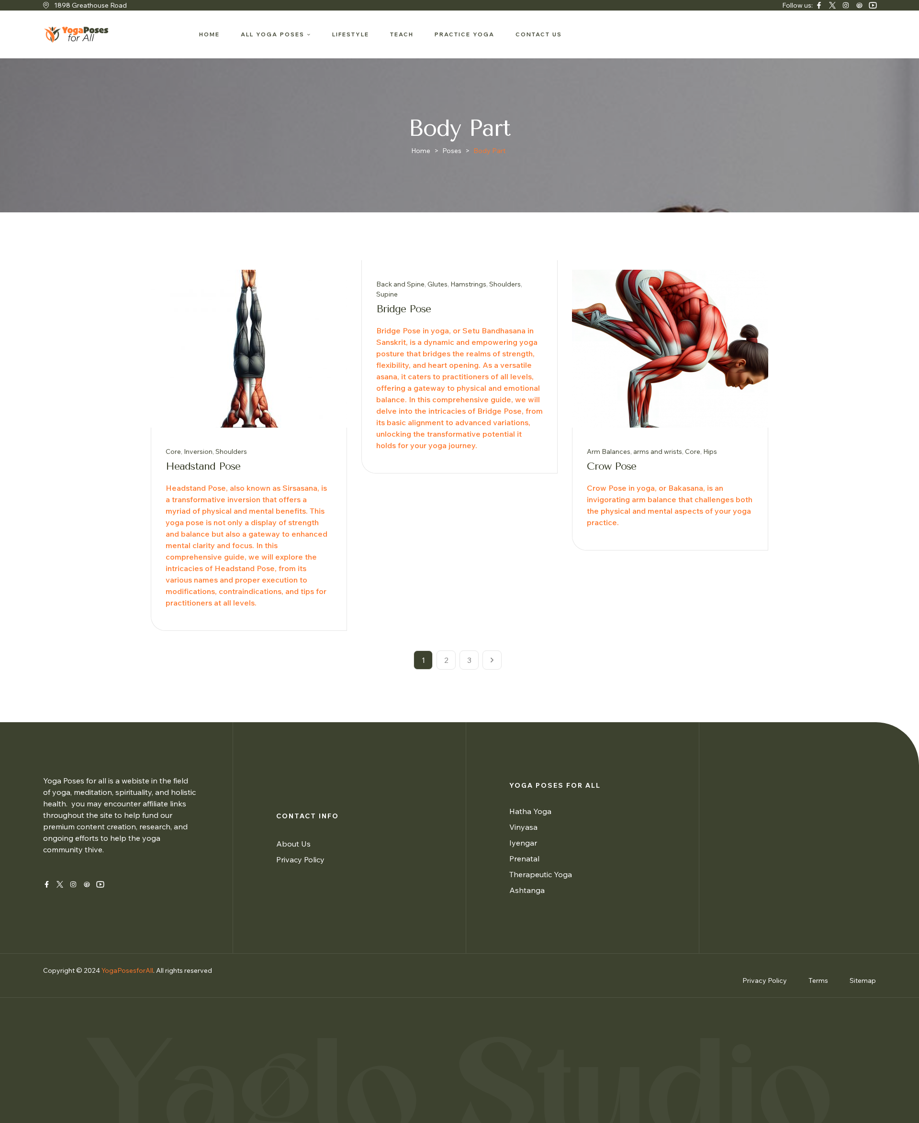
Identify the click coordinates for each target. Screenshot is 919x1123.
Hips (710, 451)
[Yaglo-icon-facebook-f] (46, 884)
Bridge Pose (403, 309)
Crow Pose (611, 466)
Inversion (198, 451)
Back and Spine (400, 284)
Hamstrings (468, 284)
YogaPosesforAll (127, 970)
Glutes (437, 284)
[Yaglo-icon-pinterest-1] (859, 5)
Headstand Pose (203, 466)
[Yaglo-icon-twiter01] (832, 5)
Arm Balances (608, 451)
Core (173, 451)
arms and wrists (657, 451)
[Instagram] (845, 5)
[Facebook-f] (819, 5)
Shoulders (231, 451)
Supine (387, 294)
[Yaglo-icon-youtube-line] (872, 5)
